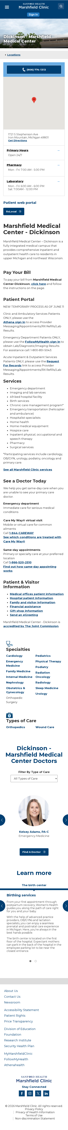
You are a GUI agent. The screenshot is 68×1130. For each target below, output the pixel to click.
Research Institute (17, 1040)
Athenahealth (14, 1065)
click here (38, 284)
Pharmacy (14, 165)
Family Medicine (18, 671)
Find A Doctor (31, 852)
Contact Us (12, 997)
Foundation (12, 1034)
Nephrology (15, 682)
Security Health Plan (19, 1046)
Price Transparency (18, 1021)
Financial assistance (25, 606)
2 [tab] (36, 961)
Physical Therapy (48, 661)
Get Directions (17, 140)
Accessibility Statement (21, 1010)
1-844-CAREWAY (21, 533)
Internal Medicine (19, 677)
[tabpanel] (34, 922)
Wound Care (44, 727)
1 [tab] (30, 961)
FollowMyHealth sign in (42, 341)
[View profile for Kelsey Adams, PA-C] (34, 810)
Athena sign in (14, 322)
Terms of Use (34, 1115)
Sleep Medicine (46, 688)
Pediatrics (43, 655)
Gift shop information (26, 610)
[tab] (34, 886)
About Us (11, 991)
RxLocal (11, 211)
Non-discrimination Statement (35, 1118)
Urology (41, 693)
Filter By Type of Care (34, 772)
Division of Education (20, 1029)
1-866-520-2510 (20, 562)
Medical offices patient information (37, 594)
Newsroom (12, 1002)
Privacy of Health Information (35, 1112)
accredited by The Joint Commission (31, 626)
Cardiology (14, 655)
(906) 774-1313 (36, 69)
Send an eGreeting (24, 615)
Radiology (43, 682)
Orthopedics (15, 727)
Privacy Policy (34, 1109)
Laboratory (15, 181)
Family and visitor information (32, 602)
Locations (13, 54)
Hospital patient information (31, 598)
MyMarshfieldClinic (18, 1054)
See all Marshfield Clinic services (27, 469)
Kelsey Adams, (34, 831)
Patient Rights (14, 1015)
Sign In (33, 14)
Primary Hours (17, 150)
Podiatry (41, 667)
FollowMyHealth (16, 1059)
